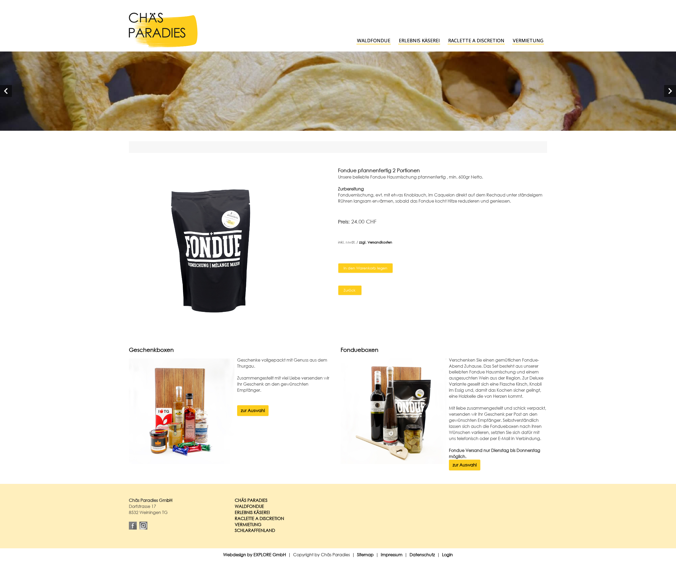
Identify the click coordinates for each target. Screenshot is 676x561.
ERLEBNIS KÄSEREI (252, 512)
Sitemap (365, 554)
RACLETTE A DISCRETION (259, 518)
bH (169, 500)
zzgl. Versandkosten (375, 242)
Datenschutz (422, 554)
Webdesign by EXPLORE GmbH (254, 554)
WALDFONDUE (249, 506)
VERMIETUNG (248, 524)
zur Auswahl (253, 410)
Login (447, 554)
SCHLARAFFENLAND (255, 530)
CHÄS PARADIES (251, 500)
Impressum (391, 554)
